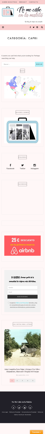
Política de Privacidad (22, 303)
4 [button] (27, 380)
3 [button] (22, 380)
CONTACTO (33, 2)
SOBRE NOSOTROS (9, 2)
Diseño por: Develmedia (25, 414)
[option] (22, 353)
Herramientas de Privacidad (29, 412)
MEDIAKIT (23, 2)
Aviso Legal (5, 412)
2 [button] (17, 380)
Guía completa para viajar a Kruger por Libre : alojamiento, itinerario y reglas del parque (22, 370)
